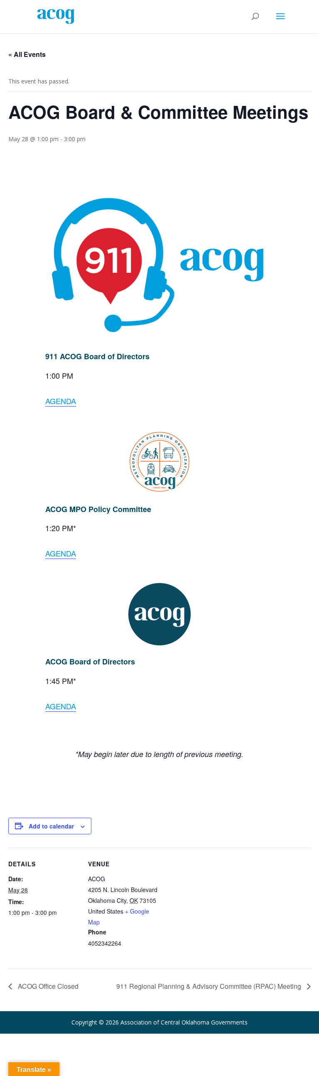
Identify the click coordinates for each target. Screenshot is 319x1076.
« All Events (27, 54)
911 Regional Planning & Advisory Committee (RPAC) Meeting (209, 986)
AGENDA (60, 400)
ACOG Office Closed (47, 986)
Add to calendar (51, 826)
